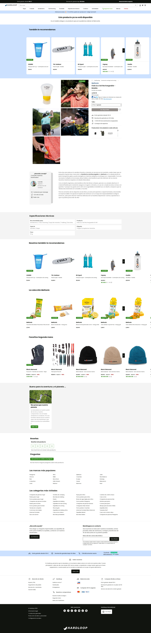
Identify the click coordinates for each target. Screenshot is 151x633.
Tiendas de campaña (35, 508)
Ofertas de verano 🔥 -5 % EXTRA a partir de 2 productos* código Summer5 (75, 12)
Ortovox (31, 476)
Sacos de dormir (33, 514)
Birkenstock (103, 481)
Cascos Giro (103, 497)
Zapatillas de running (58, 505)
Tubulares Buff (104, 510)
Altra (54, 474)
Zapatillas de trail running (60, 503)
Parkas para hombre (35, 503)
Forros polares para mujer (36, 499)
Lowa (30, 483)
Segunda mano (108, 8)
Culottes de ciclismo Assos (107, 494)
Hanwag (102, 479)
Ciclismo (85, 8)
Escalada (61, 8)
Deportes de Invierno (73, 8)
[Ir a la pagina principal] (93, 80)
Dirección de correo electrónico (92, 535)
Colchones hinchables (35, 510)
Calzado (32, 8)
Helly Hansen (56, 481)
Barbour (55, 483)
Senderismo (41, 8)
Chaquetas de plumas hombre (37, 501)
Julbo (101, 474)
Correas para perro (105, 503)
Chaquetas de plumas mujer (37, 494)
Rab (30, 479)
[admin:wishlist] (120, 109)
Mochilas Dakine (80, 514)
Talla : (93, 102)
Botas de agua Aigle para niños (84, 499)
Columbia (79, 476)
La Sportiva (32, 481)
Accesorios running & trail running (108, 80)
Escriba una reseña (96, 90)
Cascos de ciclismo (58, 512)
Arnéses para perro (105, 501)
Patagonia (32, 474)
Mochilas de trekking (58, 497)
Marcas (118, 8)
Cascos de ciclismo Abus (106, 512)
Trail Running (52, 8)
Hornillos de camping (58, 494)
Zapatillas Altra (104, 508)
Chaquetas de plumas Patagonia (109, 514)
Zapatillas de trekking (58, 501)
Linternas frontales (34, 512)
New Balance (103, 476)
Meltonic (95, 83)
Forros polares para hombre (37, 505)
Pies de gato (56, 508)
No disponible (105, 109)
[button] (46, 93)
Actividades (95, 8)
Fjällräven (78, 474)
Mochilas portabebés (58, 514)
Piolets (54, 499)
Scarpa (78, 479)
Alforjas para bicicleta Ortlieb (107, 505)
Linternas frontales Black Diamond (85, 510)
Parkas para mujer (34, 497)
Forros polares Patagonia (83, 501)
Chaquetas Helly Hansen (83, 505)
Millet (54, 476)
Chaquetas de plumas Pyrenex (84, 503)
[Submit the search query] (136, 6)
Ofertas (126, 8)
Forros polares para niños (83, 497)
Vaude (78, 481)
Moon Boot (56, 479)
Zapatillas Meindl (80, 512)
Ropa (24, 8)
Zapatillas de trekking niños (60, 510)
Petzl (101, 483)
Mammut (78, 483)
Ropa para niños (80, 494)
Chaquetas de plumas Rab (107, 499)
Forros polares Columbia (82, 508)
